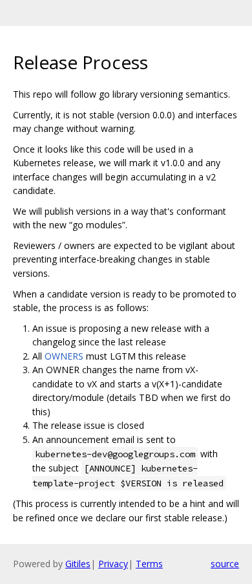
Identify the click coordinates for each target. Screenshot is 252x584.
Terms (149, 563)
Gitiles (77, 563)
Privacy (113, 563)
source (225, 563)
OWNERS (64, 356)
